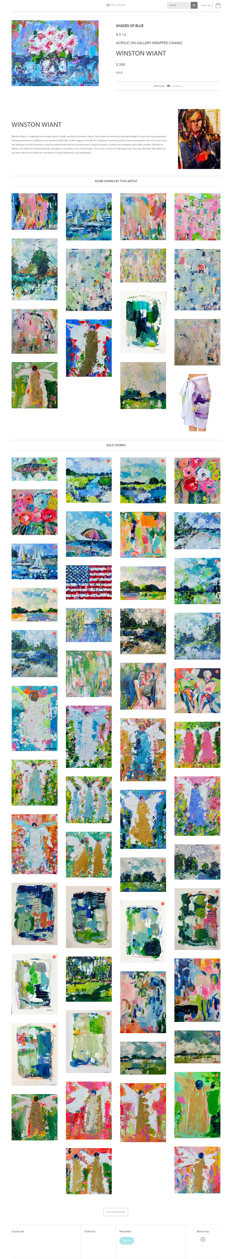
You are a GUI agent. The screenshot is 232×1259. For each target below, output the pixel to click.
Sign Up (127, 1240)
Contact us (177, 86)
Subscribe (206, 5)
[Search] (194, 5)
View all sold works (116, 1212)
